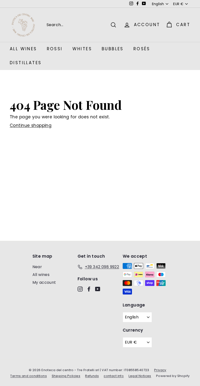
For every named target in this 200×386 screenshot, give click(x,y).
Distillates (25, 63)
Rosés (141, 49)
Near (37, 267)
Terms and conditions (28, 376)
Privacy (160, 370)
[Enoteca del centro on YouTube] (97, 289)
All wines (41, 274)
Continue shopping (30, 125)
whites (82, 49)
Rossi (55, 49)
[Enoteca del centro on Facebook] (88, 289)
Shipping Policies (66, 376)
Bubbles (113, 49)
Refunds (92, 376)
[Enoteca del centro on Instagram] (80, 289)
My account (44, 282)
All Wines (23, 49)
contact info (114, 376)
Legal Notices (140, 376)
